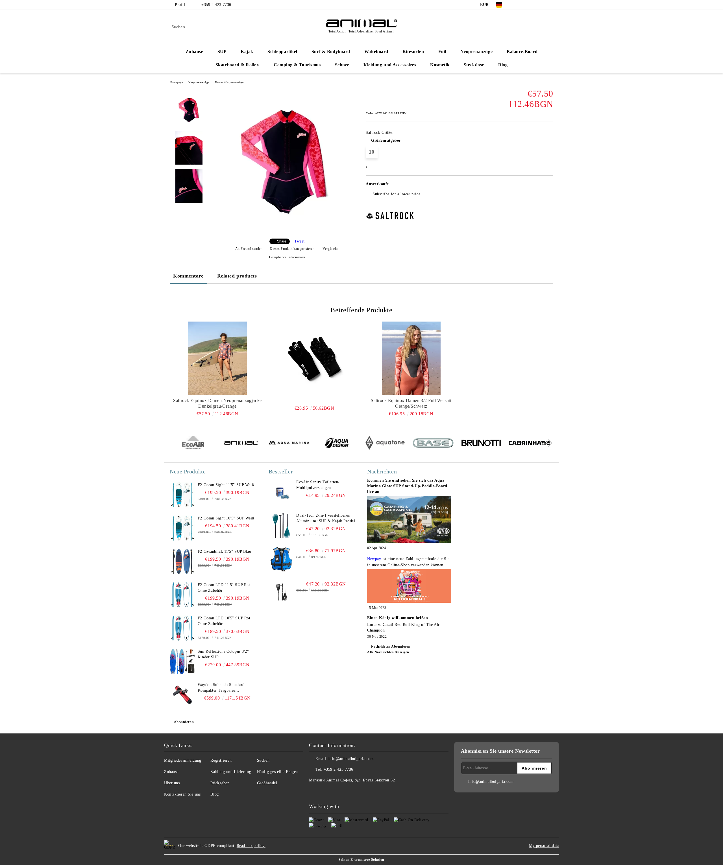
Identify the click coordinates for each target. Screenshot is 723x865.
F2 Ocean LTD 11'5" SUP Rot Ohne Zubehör (224, 588)
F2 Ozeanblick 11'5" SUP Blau (224, 551)
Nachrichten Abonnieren (390, 646)
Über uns (172, 783)
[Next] (548, 443)
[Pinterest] (550, 5)
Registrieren (221, 760)
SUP (222, 51)
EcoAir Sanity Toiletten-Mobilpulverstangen (317, 485)
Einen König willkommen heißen (397, 618)
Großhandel (267, 783)
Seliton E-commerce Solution (361, 860)
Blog (503, 64)
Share (281, 241)
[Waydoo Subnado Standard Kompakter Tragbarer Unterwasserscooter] (182, 694)
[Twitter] (525, 5)
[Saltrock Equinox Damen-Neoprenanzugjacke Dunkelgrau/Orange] (217, 358)
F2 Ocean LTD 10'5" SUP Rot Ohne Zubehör (224, 621)
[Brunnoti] (481, 444)
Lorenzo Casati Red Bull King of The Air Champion (403, 627)
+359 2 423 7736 (216, 5)
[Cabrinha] (529, 444)
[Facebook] (516, 5)
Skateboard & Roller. (237, 64)
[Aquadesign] (337, 443)
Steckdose (474, 64)
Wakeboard (376, 51)
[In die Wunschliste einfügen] (549, 185)
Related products (237, 276)
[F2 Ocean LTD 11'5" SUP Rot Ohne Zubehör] (182, 595)
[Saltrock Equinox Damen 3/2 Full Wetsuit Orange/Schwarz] (411, 358)
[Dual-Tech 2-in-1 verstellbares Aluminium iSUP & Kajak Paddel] (281, 525)
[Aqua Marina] (289, 443)
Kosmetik (439, 64)
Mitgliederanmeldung (182, 760)
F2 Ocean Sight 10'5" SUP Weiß (226, 518)
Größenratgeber (386, 140)
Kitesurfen (413, 51)
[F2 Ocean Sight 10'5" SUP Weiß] (182, 528)
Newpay (374, 559)
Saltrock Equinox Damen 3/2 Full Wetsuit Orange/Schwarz (411, 403)
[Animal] (241, 443)
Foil (442, 51)
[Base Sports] (433, 444)
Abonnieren (184, 722)
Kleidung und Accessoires (389, 64)
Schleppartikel (282, 51)
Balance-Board (522, 51)
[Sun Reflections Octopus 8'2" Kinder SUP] (182, 661)
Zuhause (194, 51)
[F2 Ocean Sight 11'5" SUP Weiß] (182, 495)
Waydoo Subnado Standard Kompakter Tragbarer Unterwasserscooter (221, 688)
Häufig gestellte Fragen (277, 772)
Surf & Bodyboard (331, 51)
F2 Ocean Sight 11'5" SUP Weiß (226, 485)
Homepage (176, 82)
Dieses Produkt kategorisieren (292, 249)
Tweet (299, 241)
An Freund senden (249, 249)
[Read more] (409, 520)
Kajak (247, 51)
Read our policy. (251, 846)
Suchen (263, 760)
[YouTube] (542, 5)
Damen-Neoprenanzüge (229, 82)
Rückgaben (219, 783)
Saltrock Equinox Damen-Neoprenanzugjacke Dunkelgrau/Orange (217, 403)
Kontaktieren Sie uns (182, 794)
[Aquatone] (385, 443)
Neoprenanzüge (476, 51)
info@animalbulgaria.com (351, 759)
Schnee (342, 64)
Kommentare (188, 276)
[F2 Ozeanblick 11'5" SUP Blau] (182, 561)
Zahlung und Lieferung (230, 772)
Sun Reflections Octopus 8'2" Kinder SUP (223, 654)
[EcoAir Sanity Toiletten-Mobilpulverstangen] (281, 492)
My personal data (544, 846)
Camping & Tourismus (297, 64)
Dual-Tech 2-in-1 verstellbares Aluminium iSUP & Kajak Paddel (325, 518)
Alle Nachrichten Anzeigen (388, 652)
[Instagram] (533, 5)
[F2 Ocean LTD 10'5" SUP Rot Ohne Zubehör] (182, 628)
